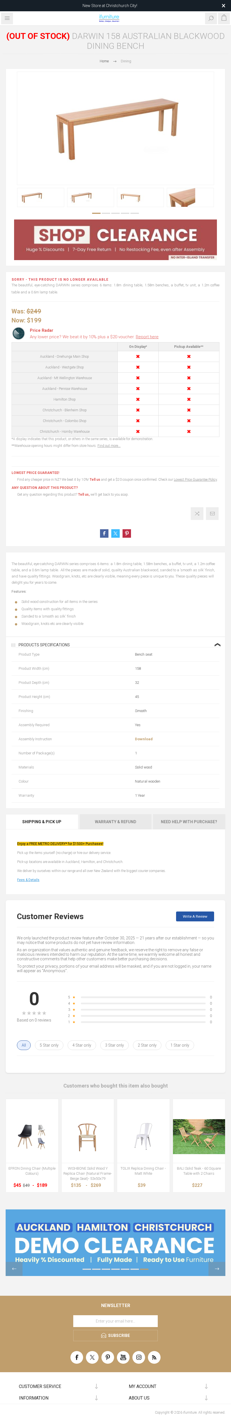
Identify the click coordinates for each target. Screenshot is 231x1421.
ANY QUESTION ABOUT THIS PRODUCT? (45, 488)
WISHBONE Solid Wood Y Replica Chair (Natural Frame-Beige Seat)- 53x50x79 (87, 1173)
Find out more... (109, 446)
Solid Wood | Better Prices (110, 5)
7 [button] (144, 1269)
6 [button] (134, 1269)
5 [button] (134, 213)
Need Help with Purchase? (189, 822)
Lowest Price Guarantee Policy (195, 480)
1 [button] (96, 213)
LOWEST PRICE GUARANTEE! (35, 473)
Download (144, 739)
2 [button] (106, 213)
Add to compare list (197, 513)
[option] (41, 197)
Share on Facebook (104, 533)
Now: (18, 320)
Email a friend (212, 513)
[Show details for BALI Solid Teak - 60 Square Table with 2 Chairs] (199, 1136)
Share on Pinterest (127, 533)
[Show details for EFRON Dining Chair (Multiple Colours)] (32, 1136)
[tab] (42, 821)
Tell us (95, 480)
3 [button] (115, 213)
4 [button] (125, 213)
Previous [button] (14, 1269)
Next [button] (216, 1269)
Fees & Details (28, 880)
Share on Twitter (115, 533)
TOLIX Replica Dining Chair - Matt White (143, 1171)
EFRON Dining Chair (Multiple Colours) (31, 1171)
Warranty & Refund (115, 822)
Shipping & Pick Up (41, 822)
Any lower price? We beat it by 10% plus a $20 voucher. (94, 336)
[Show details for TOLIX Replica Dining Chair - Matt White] (143, 1136)
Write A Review (195, 916)
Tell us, (84, 495)
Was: (18, 311)
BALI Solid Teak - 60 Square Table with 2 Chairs (199, 1171)
